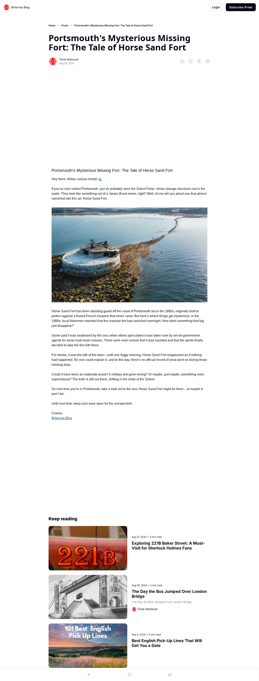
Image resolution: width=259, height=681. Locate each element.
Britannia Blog (62, 418)
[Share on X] (190, 61)
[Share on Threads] (199, 61)
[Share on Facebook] (182, 61)
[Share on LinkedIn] (207, 61)
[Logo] (6, 7)
